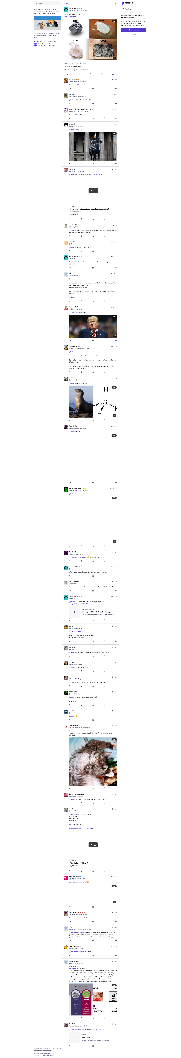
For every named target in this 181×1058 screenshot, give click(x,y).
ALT (115, 58)
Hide (114, 21)
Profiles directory (56, 1048)
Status (49, 1048)
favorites (84, 70)
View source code (44, 1055)
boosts (67, 70)
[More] (113, 74)
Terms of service (47, 1050)
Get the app (47, 1053)
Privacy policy (38, 1050)
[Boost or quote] (79, 74)
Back (68, 3)
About (45, 1048)
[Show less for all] (116, 3)
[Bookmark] (102, 74)
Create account (134, 30)
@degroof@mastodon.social (78, 557)
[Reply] (68, 74)
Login (134, 34)
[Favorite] (90, 74)
